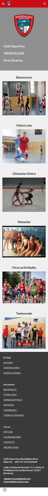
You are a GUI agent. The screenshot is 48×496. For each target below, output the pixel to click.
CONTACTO (9, 442)
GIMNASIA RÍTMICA (12, 400)
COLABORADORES (12, 437)
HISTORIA (8, 363)
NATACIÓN (8, 405)
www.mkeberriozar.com (16, 481)
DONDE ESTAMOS (12, 373)
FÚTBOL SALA (10, 395)
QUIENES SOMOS (11, 368)
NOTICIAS (8, 432)
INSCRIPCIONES (11, 447)
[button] (3, 3)
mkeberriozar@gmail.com (17, 478)
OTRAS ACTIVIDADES (13, 415)
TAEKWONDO (10, 410)
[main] (24, 53)
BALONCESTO (10, 389)
